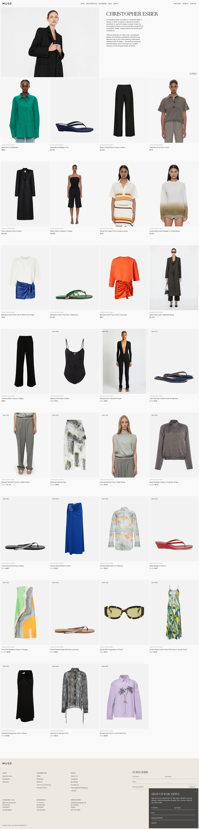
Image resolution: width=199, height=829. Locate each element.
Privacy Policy (42, 788)
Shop (83, 3)
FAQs (39, 776)
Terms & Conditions (44, 785)
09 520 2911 (41, 810)
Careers (73, 791)
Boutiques (74, 782)
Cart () (193, 3)
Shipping (40, 779)
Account (177, 3)
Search (186, 3)
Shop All (6, 782)
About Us (74, 776)
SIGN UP (192, 787)
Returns (39, 782)
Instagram (74, 779)
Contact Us (75, 785)
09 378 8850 (7, 810)
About (115, 3)
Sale (110, 3)
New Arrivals (91, 3)
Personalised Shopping (79, 788)
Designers (103, 3)
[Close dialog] (196, 791)
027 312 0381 (75, 810)
